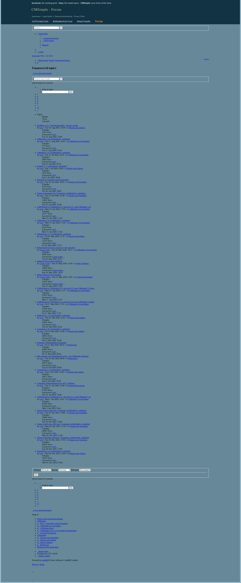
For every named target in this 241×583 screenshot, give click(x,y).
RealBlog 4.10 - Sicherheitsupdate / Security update (57, 125)
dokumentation (62, 21)
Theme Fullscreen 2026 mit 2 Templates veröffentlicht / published (63, 438)
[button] (38, 87)
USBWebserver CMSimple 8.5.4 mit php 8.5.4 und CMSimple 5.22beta (65, 302)
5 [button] (37, 103)
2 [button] (37, 97)
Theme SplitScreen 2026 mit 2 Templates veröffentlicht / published (63, 424)
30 (49, 56)
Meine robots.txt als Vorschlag (49, 275)
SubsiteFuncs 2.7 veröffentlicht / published (54, 234)
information (40, 21)
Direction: (75, 470)
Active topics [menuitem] (36, 56)
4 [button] (37, 101)
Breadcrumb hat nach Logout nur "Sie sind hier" (56, 248)
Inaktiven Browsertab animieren (49, 261)
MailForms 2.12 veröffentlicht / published (53, 315)
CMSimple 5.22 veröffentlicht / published (53, 220)
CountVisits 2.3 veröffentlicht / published (53, 370)
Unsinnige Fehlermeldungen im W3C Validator (55, 383)
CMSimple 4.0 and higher (79, 141)
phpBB (45, 560)
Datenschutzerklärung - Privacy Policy (70, 16)
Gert (41, 128)
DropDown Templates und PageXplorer (53, 180)
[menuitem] (50, 38)
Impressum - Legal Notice (42, 16)
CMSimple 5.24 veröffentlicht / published (53, 139)
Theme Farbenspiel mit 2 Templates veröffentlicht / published (61, 193)
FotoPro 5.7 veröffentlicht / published (52, 166)
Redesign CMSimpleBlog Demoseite (51, 343)
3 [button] (37, 99)
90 (52, 56)
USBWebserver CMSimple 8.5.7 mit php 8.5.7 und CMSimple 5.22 (64, 207)
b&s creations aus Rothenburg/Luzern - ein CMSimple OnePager (63, 356)
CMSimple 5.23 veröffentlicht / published (53, 153)
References (72, 345)
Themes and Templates (77, 182)
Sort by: (55, 470)
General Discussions (84, 277)
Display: (37, 470)
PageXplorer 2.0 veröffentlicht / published (53, 451)
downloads (84, 21)
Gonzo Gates (45, 250)
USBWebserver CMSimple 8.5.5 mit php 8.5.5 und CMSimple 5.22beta (65, 288)
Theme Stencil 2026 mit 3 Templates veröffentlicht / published (61, 410)
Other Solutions (82, 263)
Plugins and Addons (77, 128)
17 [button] (38, 108)
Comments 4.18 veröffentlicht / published (53, 329)
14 (47, 56)
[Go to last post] (57, 134)
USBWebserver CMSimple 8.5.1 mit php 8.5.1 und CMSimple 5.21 (64, 397)
